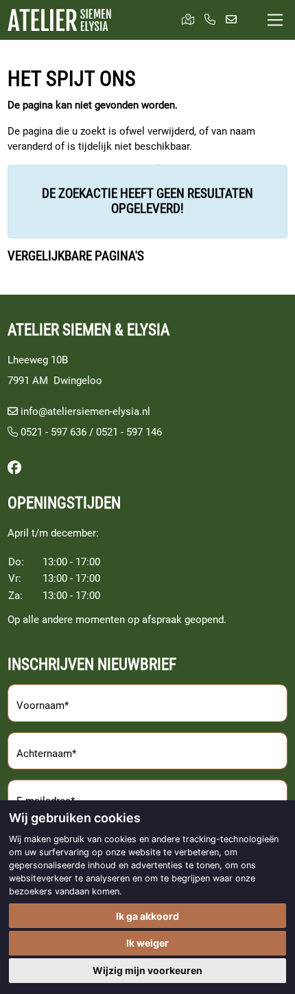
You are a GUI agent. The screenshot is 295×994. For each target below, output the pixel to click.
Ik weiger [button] (147, 943)
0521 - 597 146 (129, 432)
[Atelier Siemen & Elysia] (59, 19)
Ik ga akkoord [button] (147, 916)
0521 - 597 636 (52, 432)
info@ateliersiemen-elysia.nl (85, 411)
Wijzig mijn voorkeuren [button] (147, 970)
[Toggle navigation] (275, 20)
